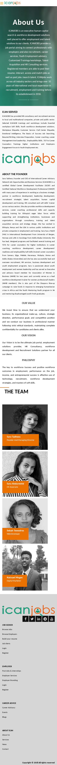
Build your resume (9, 639)
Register (5, 653)
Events (4, 712)
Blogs (4, 717)
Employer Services (9, 676)
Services (5, 740)
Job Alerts (6, 644)
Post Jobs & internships (11, 671)
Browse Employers (9, 634)
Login (4, 648)
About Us (6, 735)
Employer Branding (10, 680)
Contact (5, 749)
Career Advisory (8, 708)
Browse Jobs (7, 629)
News (4, 744)
